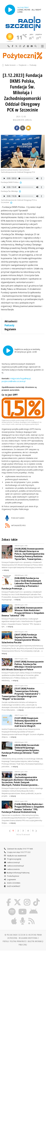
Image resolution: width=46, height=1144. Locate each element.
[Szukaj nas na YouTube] (22, 908)
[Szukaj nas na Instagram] (27, 899)
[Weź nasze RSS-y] (31, 918)
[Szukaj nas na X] (17, 899)
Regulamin (10, 329)
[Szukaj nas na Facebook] (8, 899)
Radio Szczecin (10, 65)
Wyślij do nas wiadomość (32, 46)
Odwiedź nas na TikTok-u (24, 46)
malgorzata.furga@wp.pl (20, 378)
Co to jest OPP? (10, 394)
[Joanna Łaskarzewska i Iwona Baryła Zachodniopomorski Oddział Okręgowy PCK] (23, 151)
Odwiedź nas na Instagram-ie (20, 46)
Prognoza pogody (14, 859)
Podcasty (33, 65)
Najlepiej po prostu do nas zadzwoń (9, 46)
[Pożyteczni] (23, 56)
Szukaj (35, 46)
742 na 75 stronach (23, 834)
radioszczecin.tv (13, 869)
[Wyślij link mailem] (28, 128)
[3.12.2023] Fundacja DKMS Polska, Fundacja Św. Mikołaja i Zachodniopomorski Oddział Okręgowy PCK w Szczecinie (22, 92)
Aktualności (11, 321)
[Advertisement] (23, 977)
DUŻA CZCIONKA (13, 883)
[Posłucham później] (20, 182)
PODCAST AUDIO (17, 518)
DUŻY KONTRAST (13, 886)
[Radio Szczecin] (23, 23)
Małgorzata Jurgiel (22, 120)
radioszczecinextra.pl (15, 866)
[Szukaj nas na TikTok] (36, 899)
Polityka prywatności (18, 941)
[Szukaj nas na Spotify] (12, 908)
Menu (42, 46)
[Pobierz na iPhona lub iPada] (14, 918)
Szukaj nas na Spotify (28, 46)
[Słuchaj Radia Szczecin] (10, 9)
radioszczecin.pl (13, 862)
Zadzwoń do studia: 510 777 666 (20, 849)
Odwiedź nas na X (16, 46)
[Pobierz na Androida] (33, 908)
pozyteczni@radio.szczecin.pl (13, 381)
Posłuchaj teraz (13, 876)
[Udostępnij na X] (22, 128)
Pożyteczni (22, 65)
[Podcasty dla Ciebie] (22, 918)
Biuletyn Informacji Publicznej (18, 873)
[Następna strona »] (36, 831)
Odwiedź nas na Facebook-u (12, 46)
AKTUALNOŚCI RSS (18, 525)
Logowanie (11, 879)
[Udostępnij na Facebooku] (16, 128)
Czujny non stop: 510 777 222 (19, 852)
